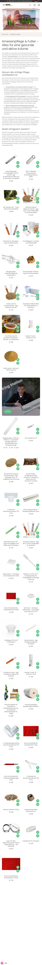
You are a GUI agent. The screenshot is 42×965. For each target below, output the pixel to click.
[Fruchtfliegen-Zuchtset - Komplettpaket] (31, 229)
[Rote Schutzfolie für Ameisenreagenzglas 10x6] (11, 764)
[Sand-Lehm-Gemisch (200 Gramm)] (11, 356)
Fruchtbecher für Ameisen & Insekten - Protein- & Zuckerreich (11, 338)
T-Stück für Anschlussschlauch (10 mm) (11, 511)
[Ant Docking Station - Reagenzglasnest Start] (31, 497)
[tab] (3, 167)
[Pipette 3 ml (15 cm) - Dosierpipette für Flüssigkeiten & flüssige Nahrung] (31, 562)
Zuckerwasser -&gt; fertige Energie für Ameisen (31, 642)
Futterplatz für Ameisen (31, 841)
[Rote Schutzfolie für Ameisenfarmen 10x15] (11, 596)
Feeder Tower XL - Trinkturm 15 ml (31, 673)
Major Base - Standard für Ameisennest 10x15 (11, 575)
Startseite (5, 34)
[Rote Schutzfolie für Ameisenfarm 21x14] (31, 731)
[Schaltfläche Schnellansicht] (17, 162)
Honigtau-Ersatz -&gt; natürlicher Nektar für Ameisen (11, 674)
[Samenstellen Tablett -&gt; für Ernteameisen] (31, 260)
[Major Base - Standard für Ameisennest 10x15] (11, 562)
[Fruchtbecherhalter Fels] (31, 930)
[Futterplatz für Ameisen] (31, 829)
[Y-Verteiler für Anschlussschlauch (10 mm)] (31, 764)
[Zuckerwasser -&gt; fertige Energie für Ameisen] (31, 628)
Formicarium (30, 112)
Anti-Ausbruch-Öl (31, 438)
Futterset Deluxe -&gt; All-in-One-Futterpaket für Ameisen (31, 543)
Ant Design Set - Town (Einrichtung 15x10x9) (11, 208)
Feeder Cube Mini (31, 876)
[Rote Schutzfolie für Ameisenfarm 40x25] (11, 864)
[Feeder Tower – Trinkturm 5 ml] (31, 324)
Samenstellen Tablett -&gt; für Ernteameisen (31, 272)
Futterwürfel (11, 907)
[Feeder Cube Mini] (31, 864)
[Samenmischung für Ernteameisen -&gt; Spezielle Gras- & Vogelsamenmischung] (11, 462)
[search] (30, 5)
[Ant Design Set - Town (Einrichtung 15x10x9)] (11, 195)
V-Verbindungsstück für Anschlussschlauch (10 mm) (11, 745)
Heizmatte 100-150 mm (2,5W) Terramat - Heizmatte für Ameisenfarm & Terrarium (11, 945)
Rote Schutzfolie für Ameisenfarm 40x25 (11, 877)
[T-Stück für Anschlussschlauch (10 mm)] (11, 497)
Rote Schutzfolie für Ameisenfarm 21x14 (31, 744)
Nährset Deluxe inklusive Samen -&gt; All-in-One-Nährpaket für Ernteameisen (31, 209)
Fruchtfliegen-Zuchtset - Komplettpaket (31, 242)
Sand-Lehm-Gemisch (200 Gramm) (11, 369)
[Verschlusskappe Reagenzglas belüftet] (31, 692)
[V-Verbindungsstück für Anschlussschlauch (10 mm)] (11, 731)
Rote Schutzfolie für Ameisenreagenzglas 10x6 (11, 778)
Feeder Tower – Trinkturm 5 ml (30, 337)
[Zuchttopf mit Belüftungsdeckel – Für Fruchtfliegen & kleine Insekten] (31, 895)
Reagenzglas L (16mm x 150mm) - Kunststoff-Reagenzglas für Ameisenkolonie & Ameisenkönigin (11, 441)
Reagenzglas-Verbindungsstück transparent (11, 273)
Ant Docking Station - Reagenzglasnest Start (31, 510)
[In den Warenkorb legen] (17, 166)
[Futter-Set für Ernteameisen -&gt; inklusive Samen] (11, 292)
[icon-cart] (34, 5)
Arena (18, 112)
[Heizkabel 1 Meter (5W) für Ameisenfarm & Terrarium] (31, 292)
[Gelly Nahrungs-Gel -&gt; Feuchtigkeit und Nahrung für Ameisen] (11, 530)
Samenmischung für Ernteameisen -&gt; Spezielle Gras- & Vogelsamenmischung (11, 476)
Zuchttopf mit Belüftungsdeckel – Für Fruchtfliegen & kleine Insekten (31, 910)
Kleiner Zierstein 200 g (11, 810)
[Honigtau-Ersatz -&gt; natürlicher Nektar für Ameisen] (11, 660)
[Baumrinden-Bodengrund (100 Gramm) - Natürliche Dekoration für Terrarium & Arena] (31, 462)
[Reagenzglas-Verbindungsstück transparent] (11, 260)
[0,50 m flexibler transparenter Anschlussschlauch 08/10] (31, 159)
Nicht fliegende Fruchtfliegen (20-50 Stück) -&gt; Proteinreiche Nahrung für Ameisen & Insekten (11, 174)
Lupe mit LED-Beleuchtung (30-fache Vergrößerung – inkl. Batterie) (11, 843)
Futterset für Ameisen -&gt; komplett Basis (11, 242)
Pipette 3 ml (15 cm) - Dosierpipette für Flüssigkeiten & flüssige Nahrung (31, 576)
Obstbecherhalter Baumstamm (31, 810)
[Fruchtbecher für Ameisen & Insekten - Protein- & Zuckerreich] (11, 324)
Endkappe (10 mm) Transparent (11, 641)
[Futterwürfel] (11, 895)
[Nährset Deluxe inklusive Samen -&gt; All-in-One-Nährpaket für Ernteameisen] (31, 195)
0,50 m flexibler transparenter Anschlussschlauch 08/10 (31, 174)
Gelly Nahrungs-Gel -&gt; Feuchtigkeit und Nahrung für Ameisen (11, 543)
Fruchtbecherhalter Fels (31, 943)
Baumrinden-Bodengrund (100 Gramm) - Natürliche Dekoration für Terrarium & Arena (31, 477)
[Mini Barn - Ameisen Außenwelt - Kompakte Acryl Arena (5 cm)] (31, 596)
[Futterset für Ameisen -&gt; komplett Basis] (11, 229)
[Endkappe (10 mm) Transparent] (11, 628)
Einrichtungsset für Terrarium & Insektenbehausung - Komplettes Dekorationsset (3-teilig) (11, 709)
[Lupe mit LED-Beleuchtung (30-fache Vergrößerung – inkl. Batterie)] (11, 829)
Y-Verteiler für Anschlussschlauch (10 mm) (31, 778)
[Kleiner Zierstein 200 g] (11, 797)
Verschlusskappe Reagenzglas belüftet (31, 705)
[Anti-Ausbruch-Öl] (31, 426)
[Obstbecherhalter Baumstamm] (31, 797)
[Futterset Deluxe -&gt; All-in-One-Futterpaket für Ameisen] (31, 530)
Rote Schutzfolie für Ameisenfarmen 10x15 (11, 609)
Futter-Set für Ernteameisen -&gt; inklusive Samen (11, 305)
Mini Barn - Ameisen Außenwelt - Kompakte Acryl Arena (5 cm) (31, 609)
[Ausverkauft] (17, 937)
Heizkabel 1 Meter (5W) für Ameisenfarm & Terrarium (31, 305)
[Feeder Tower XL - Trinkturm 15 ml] (31, 660)
